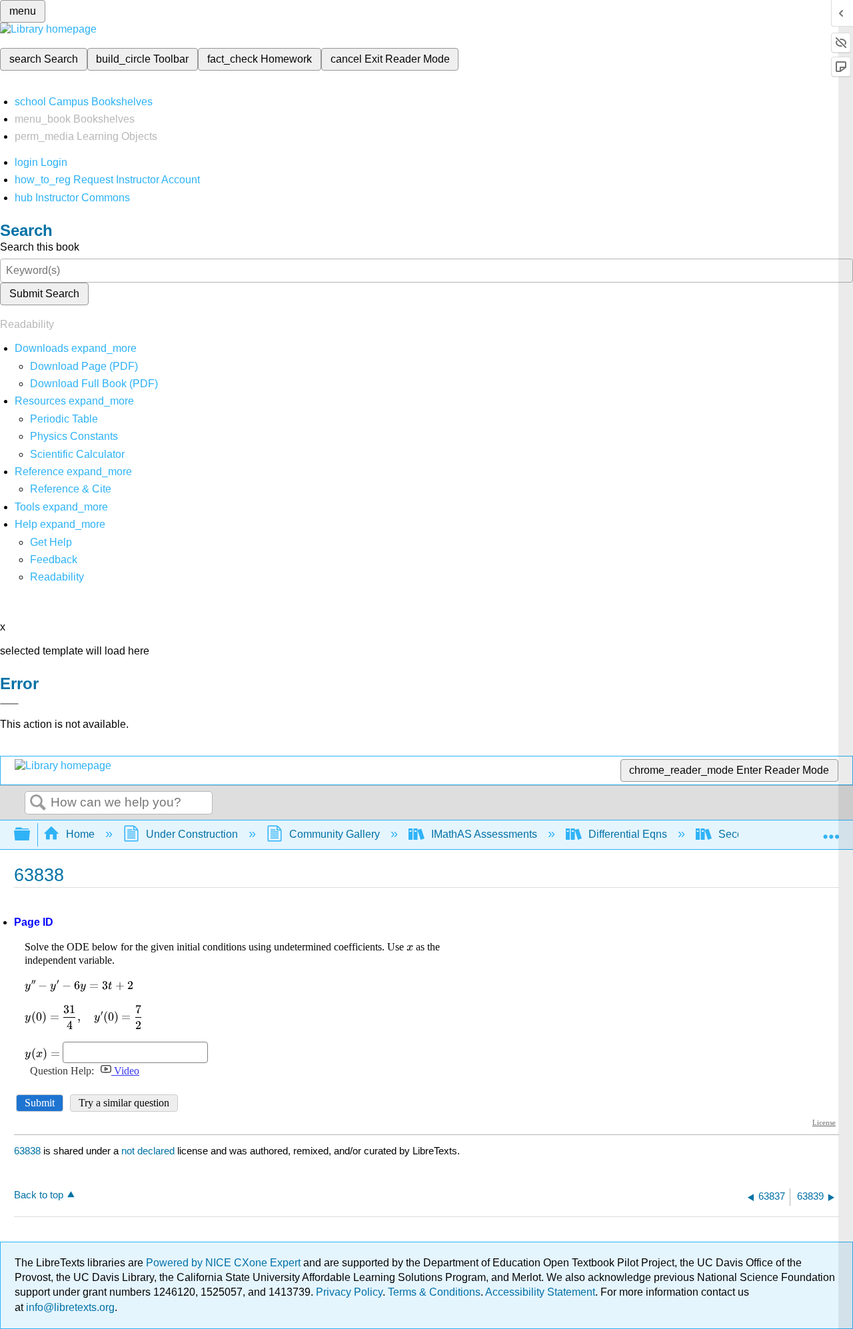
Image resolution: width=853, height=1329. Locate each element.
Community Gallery (335, 834)
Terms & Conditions (434, 1292)
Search (38, 803)
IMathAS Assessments (484, 834)
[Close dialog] (9, 703)
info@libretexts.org (69, 1307)
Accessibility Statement (540, 1292)
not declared (149, 1150)
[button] (53, 559)
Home (80, 834)
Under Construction (192, 834)
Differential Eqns (628, 834)
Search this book (39, 247)
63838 (27, 1150)
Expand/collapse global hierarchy (30, 835)
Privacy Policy (349, 1292)
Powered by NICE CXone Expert (224, 1262)
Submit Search (44, 293)
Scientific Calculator (77, 454)
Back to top (38, 1194)
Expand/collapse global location (831, 830)
